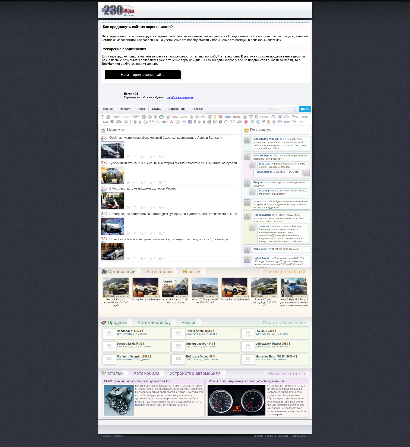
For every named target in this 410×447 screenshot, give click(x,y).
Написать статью (287, 373)
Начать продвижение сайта (142, 74)
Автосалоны (159, 271)
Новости (125, 108)
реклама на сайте (263, 436)
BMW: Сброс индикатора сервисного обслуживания (246, 381)
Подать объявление (284, 322)
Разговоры (261, 129)
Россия (189, 322)
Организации (122, 271)
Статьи (156, 108)
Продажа (117, 322)
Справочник (176, 108)
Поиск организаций (284, 271)
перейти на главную (180, 97)
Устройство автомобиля (195, 373)
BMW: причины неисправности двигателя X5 (137, 381)
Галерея (198, 108)
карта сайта (299, 436)
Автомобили (146, 373)
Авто (141, 108)
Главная (107, 108)
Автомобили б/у (154, 322)
